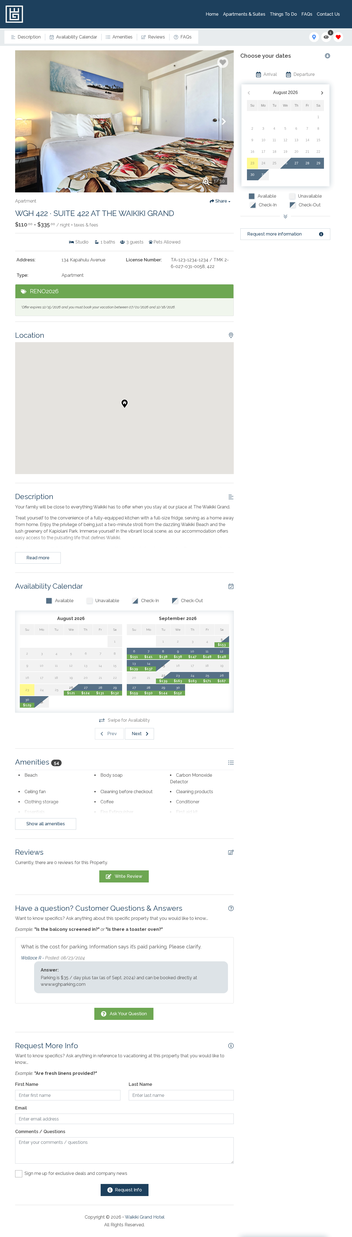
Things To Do (283, 14)
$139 (134, 669)
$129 (27, 705)
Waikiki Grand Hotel (144, 1217)
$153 (222, 645)
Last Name (140, 1084)
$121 (71, 693)
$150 (148, 693)
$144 (163, 693)
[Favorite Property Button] (222, 62)
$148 (207, 657)
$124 (85, 693)
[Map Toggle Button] (314, 37)
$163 (178, 681)
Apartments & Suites (244, 14)
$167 (222, 681)
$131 (100, 693)
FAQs (306, 14)
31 (263, 175)
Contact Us (328, 14)
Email (21, 1108)
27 (296, 163)
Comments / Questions (40, 1131)
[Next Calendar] (322, 93)
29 (318, 163)
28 (307, 163)
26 (285, 163)
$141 (148, 657)
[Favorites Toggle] (338, 37)
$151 (134, 657)
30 (252, 175)
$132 (115, 693)
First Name (26, 1084)
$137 (149, 669)
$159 (134, 693)
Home (212, 14)
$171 (207, 681)
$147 (192, 657)
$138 (163, 657)
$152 (178, 693)
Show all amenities (45, 823)
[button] (25, 121)
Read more (38, 557)
